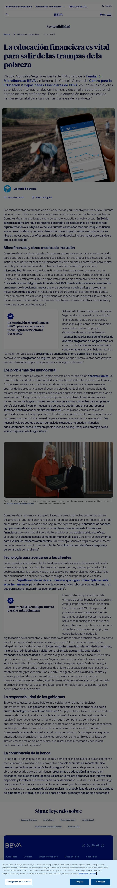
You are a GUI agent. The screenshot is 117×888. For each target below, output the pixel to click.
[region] (58, 874)
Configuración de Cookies (19, 882)
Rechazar (100, 882)
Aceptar (79, 882)
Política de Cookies (87, 874)
